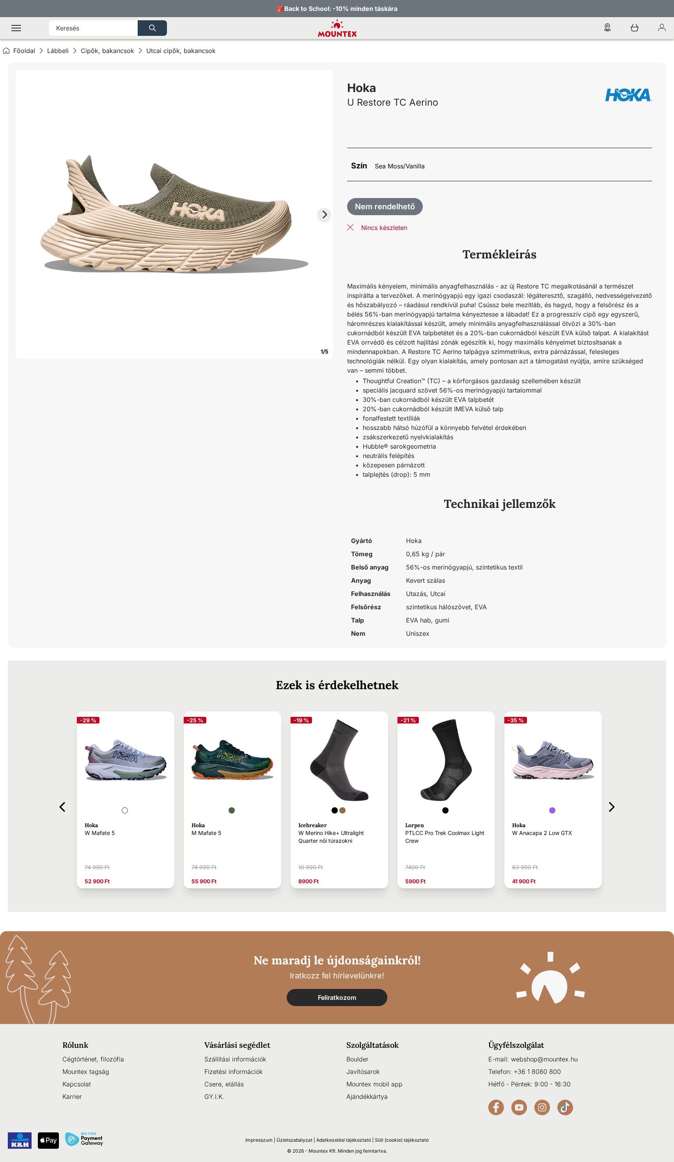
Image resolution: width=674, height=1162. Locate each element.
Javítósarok (363, 1071)
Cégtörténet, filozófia (93, 1059)
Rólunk (75, 1045)
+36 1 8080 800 (537, 1071)
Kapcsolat (76, 1084)
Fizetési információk (233, 1071)
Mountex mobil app (374, 1084)
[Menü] (16, 28)
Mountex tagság (85, 1071)
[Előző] (62, 805)
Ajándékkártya (367, 1096)
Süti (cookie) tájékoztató (402, 1140)
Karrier (72, 1096)
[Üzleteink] (607, 28)
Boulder (357, 1059)
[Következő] (612, 805)
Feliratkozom (337, 997)
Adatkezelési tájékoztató (343, 1140)
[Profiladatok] (662, 28)
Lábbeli (58, 51)
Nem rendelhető (385, 206)
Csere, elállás (224, 1084)
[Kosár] (635, 28)
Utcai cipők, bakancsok (181, 51)
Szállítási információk (235, 1059)
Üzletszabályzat (294, 1140)
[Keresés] (152, 28)
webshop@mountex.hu (544, 1059)
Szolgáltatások (372, 1045)
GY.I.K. (214, 1096)
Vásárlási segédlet (237, 1045)
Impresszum (259, 1140)
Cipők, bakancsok (107, 51)
